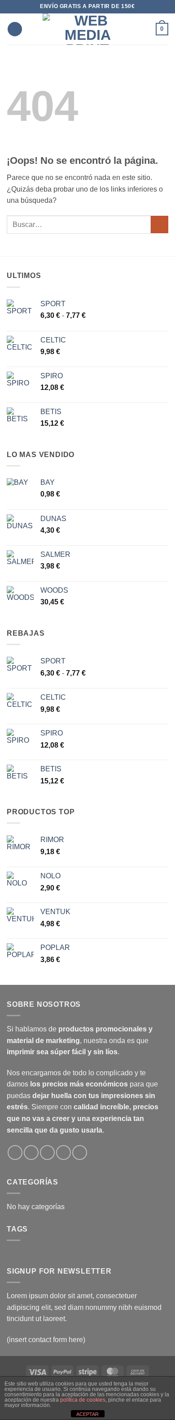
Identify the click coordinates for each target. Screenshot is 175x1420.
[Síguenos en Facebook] (15, 1152)
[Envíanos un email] (47, 1152)
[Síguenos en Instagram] (31, 1152)
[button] (15, 29)
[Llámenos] (63, 1152)
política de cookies (82, 1400)
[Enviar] (159, 224)
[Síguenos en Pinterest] (79, 1152)
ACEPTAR (87, 1414)
